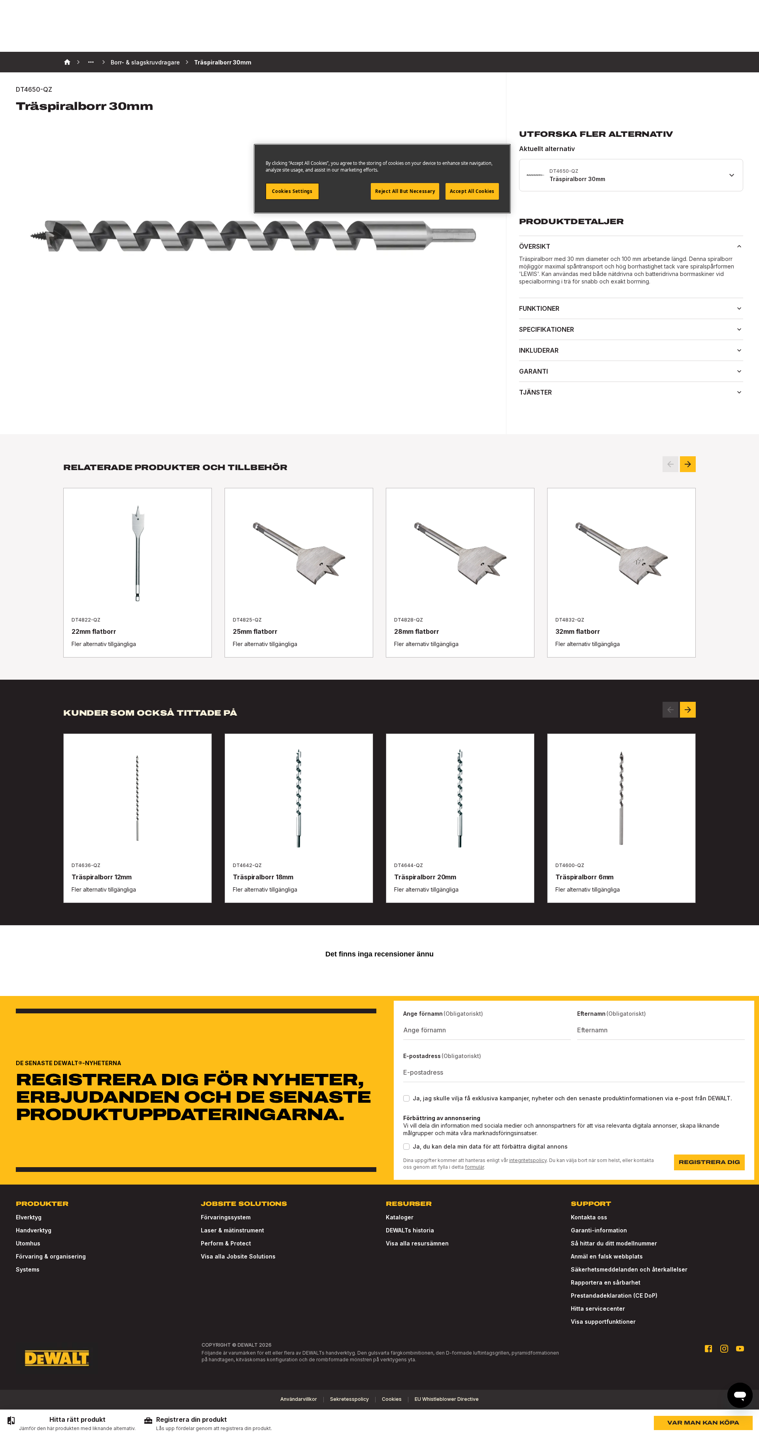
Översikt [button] (534, 246)
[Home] (67, 62)
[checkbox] (406, 1098)
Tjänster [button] (535, 392)
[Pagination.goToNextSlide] (688, 710)
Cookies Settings (292, 191)
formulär (474, 1167)
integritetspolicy (528, 1160)
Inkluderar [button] (539, 350)
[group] (71, 1424)
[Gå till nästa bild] (688, 464)
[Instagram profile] (724, 1348)
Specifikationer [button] (546, 329)
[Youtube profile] (740, 1348)
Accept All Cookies (472, 191)
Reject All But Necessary (405, 191)
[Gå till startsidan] (57, 1358)
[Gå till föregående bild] (670, 464)
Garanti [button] (533, 371)
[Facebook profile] (708, 1348)
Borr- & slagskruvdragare (145, 62)
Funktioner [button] (539, 308)
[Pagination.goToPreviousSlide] (670, 710)
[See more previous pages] (90, 62)
